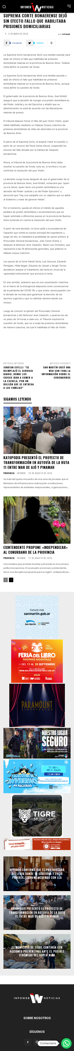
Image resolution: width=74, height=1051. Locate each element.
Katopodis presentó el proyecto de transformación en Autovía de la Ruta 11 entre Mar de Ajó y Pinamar (36, 462)
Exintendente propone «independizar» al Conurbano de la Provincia (35, 550)
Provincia (8, 473)
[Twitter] (46, 1042)
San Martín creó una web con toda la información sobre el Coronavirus (56, 372)
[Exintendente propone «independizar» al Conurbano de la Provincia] (37, 520)
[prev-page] (5, 580)
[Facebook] (27, 1042)
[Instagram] (37, 1042)
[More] (51, 43)
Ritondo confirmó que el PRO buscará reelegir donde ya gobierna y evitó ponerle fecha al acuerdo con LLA (37, 874)
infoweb (66, 34)
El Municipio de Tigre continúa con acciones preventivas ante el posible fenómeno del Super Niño (37, 951)
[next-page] (11, 580)
